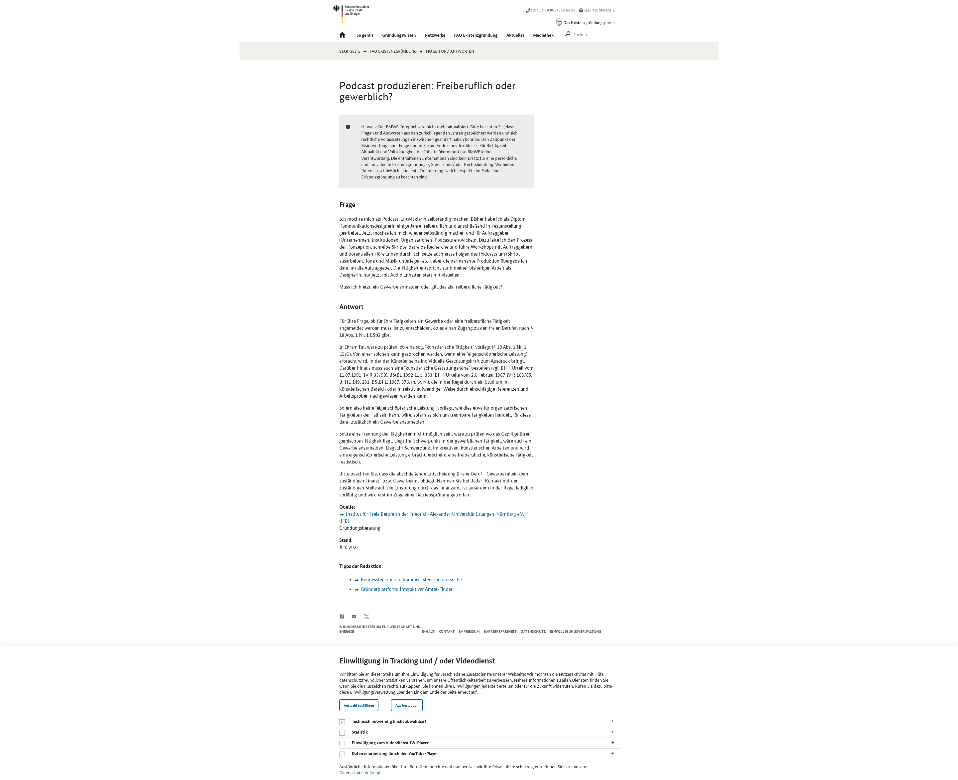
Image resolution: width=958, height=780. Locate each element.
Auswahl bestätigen (359, 705)
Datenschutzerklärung (359, 772)
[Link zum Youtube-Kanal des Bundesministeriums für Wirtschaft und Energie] (354, 616)
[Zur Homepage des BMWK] (351, 16)
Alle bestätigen (406, 705)
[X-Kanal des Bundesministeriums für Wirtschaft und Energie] (366, 616)
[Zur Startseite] (343, 35)
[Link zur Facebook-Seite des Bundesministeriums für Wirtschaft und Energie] (341, 616)
